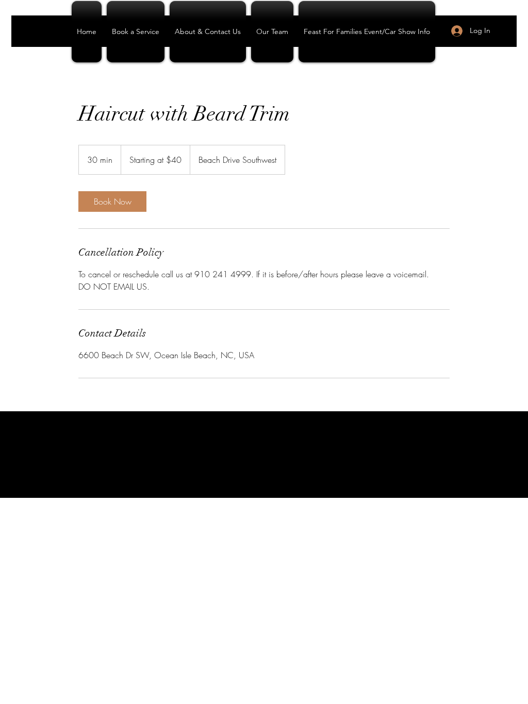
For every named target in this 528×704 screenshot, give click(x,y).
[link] (112, 201)
